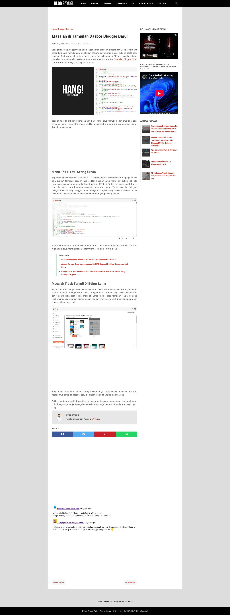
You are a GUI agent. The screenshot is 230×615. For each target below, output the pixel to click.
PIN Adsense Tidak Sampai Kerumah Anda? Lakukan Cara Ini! (163, 176)
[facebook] (62, 434)
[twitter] (83, 434)
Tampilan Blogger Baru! (125, 59)
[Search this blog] (176, 3)
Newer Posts (58, 582)
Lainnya (121, 3)
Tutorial (107, 3)
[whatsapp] (126, 434)
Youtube (162, 3)
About (99, 602)
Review (94, 3)
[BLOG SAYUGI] (64, 3)
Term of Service (105, 611)
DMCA (84, 611)
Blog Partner (119, 602)
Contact (129, 602)
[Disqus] (94, 537)
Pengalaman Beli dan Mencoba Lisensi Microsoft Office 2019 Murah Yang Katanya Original (164, 129)
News (83, 3)
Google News (146, 3)
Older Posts (130, 582)
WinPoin (95, 419)
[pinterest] (105, 434)
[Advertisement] (116, 17)
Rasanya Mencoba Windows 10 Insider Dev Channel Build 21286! (89, 260)
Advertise (108, 602)
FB (133, 3)
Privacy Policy (93, 611)
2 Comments (85, 43)
